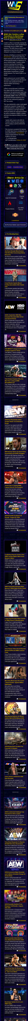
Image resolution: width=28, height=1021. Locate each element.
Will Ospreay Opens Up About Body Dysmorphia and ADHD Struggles (15, 452)
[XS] (11, 30)
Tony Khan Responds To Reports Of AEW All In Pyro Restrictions (15, 843)
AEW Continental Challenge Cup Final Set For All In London (14, 812)
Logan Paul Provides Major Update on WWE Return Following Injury (15, 619)
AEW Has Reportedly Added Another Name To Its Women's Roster (14, 421)
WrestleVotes (7, 57)
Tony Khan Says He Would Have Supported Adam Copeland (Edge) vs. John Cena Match (15, 969)
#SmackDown (20, 133)
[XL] (19, 30)
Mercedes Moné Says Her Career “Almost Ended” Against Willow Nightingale (14, 682)
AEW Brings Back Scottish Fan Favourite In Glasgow (14, 747)
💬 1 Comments (21, 631)
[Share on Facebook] (17, 181)
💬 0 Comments (21, 265)
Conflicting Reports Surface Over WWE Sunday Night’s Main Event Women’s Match (14, 556)
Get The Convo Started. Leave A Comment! (15, 224)
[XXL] (21, 30)
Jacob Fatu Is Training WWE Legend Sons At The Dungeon (14, 486)
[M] (15, 30)
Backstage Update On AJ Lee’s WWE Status (14, 1002)
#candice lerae (18, 167)
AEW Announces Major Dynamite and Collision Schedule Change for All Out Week (15, 874)
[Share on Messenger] (22, 181)
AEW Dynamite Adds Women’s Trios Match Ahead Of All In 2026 (14, 938)
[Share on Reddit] (11, 186)
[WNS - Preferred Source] (15, 154)
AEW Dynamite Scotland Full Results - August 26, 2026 (13, 516)
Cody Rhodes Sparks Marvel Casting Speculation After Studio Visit (14, 284)
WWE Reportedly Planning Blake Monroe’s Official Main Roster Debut (15, 587)
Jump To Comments (10, 198)
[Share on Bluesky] (13, 181)
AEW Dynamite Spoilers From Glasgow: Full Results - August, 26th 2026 (14, 906)
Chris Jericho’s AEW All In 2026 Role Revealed (14, 777)
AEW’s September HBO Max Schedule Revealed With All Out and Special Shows (14, 316)
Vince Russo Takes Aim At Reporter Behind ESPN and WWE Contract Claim (15, 650)
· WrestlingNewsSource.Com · (15, 11)
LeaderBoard (15, 220)
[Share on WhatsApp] (15, 186)
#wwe (9, 167)
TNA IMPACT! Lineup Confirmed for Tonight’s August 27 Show (15, 349)
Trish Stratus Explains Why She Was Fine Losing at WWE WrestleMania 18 (14, 380)
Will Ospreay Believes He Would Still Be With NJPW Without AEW (14, 717)
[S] (13, 30)
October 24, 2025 (21, 140)
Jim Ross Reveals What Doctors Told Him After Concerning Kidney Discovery (15, 252)
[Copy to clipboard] (9, 181)
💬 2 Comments (21, 663)
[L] (17, 30)
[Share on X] (20, 186)
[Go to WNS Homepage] (15, 6)
